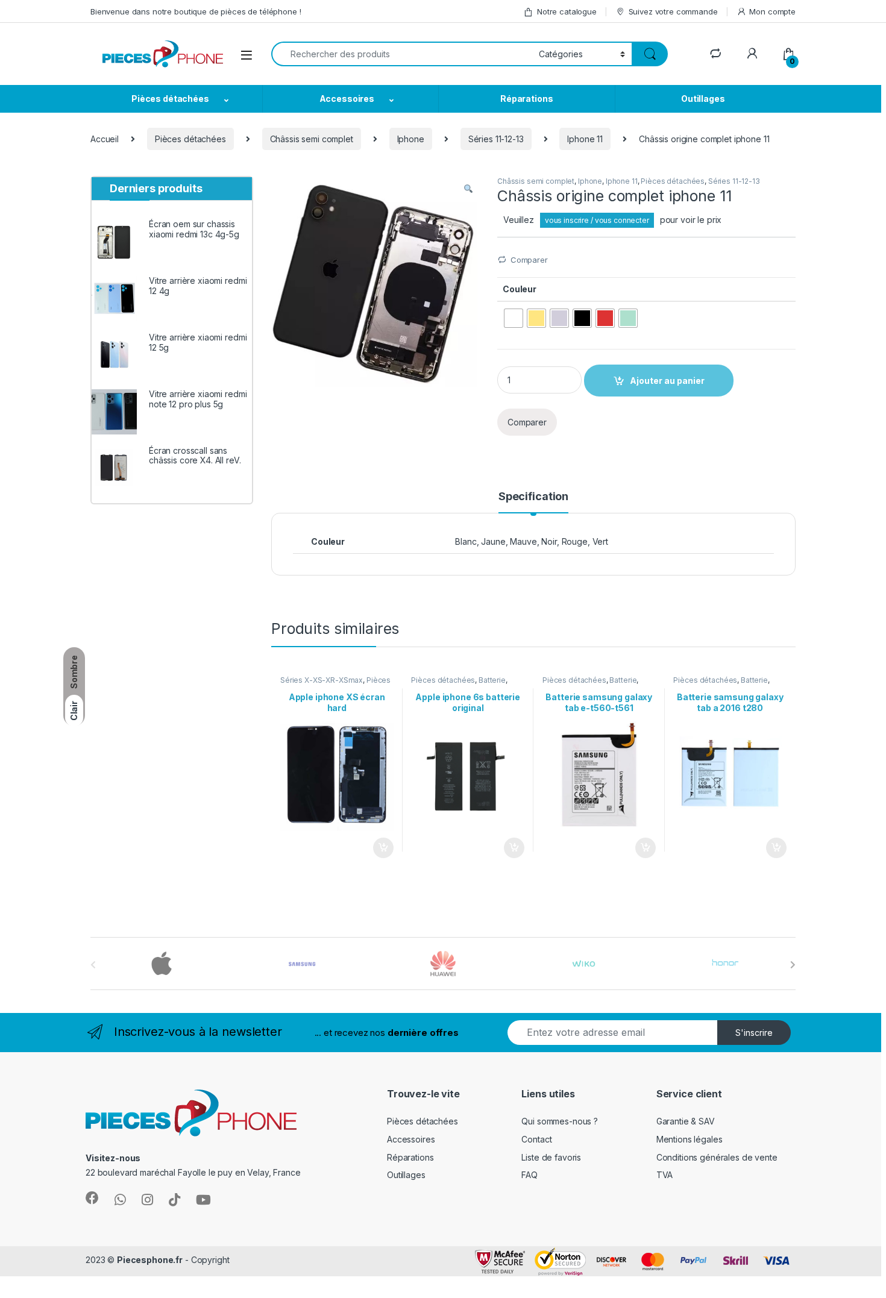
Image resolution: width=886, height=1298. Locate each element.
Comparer (529, 260)
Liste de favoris (551, 1157)
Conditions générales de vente (717, 1157)
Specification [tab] (533, 497)
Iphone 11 (585, 139)
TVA (664, 1175)
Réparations (526, 98)
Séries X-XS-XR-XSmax (321, 680)
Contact (536, 1139)
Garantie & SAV (685, 1121)
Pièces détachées (170, 98)
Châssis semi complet (311, 139)
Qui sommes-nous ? (559, 1121)
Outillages (703, 98)
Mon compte (772, 11)
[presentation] (793, 965)
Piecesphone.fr (150, 1260)
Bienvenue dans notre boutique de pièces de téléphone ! (195, 11)
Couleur (519, 289)
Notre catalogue (567, 11)
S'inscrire (754, 1032)
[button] (468, 189)
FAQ (529, 1175)
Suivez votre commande (673, 11)
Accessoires (346, 98)
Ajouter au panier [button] (379, 848)
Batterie (492, 680)
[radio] (513, 318)
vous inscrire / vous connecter (597, 220)
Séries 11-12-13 (496, 139)
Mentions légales (689, 1139)
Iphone (410, 139)
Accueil (104, 139)
